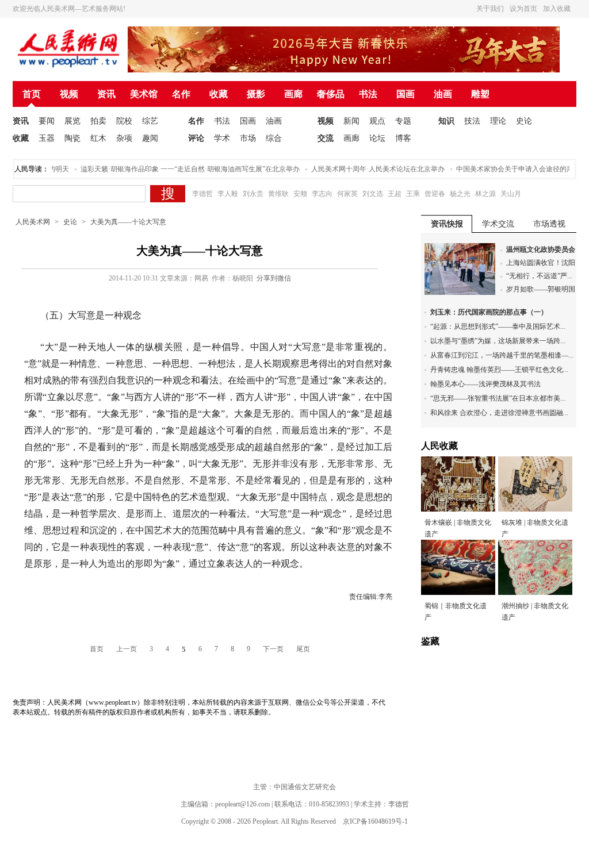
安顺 (300, 194)
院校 (124, 121)
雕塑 (480, 94)
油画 (443, 94)
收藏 (218, 94)
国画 (405, 94)
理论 (498, 121)
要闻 (47, 121)
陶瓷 (72, 138)
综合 (274, 138)
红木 (98, 138)
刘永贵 (253, 194)
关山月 (510, 194)
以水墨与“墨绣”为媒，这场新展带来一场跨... (497, 341)
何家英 (347, 194)
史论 (524, 121)
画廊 (293, 94)
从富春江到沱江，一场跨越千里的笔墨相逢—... (501, 355)
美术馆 (144, 94)
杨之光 (460, 194)
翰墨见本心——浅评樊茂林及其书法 (485, 384)
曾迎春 (434, 194)
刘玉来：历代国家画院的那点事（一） (489, 312)
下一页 (273, 649)
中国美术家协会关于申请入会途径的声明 (510, 169)
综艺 (150, 121)
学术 (222, 138)
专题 (403, 121)
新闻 (351, 121)
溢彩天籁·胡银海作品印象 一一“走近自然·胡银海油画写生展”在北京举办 (182, 169)
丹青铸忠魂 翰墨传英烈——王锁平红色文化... (499, 370)
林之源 (485, 194)
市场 (248, 138)
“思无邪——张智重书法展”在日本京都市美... (497, 398)
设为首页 (523, 9)
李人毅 (227, 194)
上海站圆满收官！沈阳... (543, 263)
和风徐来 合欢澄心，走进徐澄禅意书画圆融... (499, 413)
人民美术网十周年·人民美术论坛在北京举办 (370, 169)
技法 (472, 121)
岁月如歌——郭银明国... (543, 289)
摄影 (256, 94)
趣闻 (150, 138)
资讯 (106, 94)
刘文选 (372, 194)
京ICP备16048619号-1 (375, 821)
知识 (446, 121)
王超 (394, 194)
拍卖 (98, 121)
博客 (403, 138)
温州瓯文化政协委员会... (543, 249)
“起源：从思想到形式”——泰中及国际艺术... (497, 326)
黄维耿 (278, 194)
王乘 (413, 194)
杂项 (124, 138)
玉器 (47, 138)
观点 (377, 121)
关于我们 (490, 9)
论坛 (377, 138)
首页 (31, 94)
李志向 (322, 194)
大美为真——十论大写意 (128, 222)
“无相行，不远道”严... (539, 276)
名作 (181, 94)
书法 (368, 94)
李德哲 (202, 194)
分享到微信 (274, 278)
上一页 (126, 649)
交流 (326, 138)
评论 (196, 138)
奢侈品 (331, 94)
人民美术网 (33, 222)
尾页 (303, 649)
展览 (72, 121)
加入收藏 (557, 9)
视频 (69, 94)
